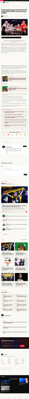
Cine (1, 359)
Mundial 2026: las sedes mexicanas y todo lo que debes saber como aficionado (15, 119)
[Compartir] (27, 37)
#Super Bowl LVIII (7, 141)
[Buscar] (22, 2)
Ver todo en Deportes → (24, 239)
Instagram (23, 359)
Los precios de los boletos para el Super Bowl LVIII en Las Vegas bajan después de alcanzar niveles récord (15, 112)
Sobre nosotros (17, 359)
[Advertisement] (14, 59)
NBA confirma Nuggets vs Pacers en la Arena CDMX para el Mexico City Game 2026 (15, 122)
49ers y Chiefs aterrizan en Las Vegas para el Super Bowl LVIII (14, 114)
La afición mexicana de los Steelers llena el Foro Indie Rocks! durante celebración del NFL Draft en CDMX (14, 117)
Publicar (25, 174)
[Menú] (2, 2)
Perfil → (3, 317)
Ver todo (27, 376)
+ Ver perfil (25, 146)
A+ (24, 37)
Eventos (9, 359)
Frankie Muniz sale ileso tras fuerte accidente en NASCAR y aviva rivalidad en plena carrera (15, 125)
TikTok (23, 363)
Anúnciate (16, 364)
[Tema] (27, 2)
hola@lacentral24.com (18, 363)
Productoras (9, 363)
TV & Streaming (3, 363)
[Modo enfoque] (24, 2)
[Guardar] (25, 2)
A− (22, 37)
